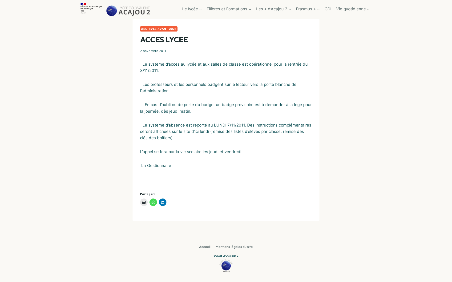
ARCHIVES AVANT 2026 (159, 29)
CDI (328, 9)
